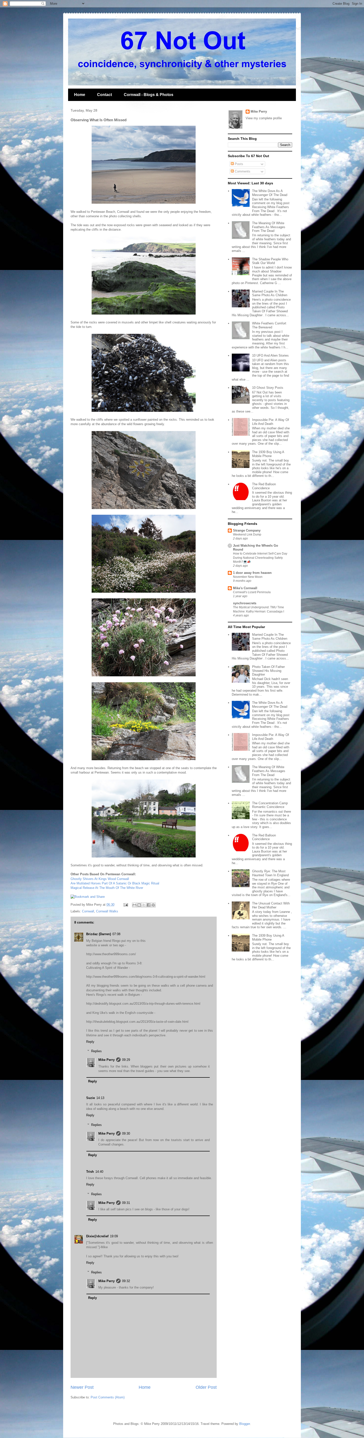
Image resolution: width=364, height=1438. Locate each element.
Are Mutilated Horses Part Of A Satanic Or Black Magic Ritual (115, 883)
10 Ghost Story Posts (267, 388)
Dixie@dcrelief (97, 1236)
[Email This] (134, 904)
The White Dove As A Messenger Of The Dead (269, 193)
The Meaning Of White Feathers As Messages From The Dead (268, 227)
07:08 (116, 934)
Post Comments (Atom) (108, 1397)
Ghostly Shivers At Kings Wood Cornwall (100, 879)
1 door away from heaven (252, 573)
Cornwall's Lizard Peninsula (252, 592)
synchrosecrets (244, 603)
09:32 (126, 1281)
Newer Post (82, 1387)
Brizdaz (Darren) (98, 934)
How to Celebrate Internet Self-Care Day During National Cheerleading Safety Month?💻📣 (260, 557)
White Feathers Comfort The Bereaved (269, 325)
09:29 (126, 1060)
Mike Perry (106, 1060)
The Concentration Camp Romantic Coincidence (270, 805)
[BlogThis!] (139, 904)
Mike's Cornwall (245, 588)
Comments (242, 171)
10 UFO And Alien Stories (270, 355)
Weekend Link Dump (247, 534)
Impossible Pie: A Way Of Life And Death (270, 422)
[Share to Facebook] (148, 904)
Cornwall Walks (107, 911)
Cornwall (88, 911)
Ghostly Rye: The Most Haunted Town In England (270, 873)
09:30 (126, 1133)
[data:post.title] (88, 897)
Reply (90, 1042)
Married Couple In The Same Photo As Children (269, 293)
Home (79, 95)
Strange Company (246, 530)
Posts (238, 164)
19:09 (114, 1236)
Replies (96, 1051)
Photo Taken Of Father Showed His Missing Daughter (268, 670)
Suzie (90, 1098)
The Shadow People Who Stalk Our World (270, 261)
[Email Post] (125, 904)
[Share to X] (143, 904)
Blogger (244, 1424)
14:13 (100, 1098)
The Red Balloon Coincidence (264, 486)
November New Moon (247, 577)
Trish (90, 1171)
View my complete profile (264, 118)
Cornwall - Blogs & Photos (148, 95)
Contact (104, 95)
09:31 (126, 1203)
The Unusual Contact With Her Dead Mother (271, 905)
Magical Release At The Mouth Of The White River (107, 888)
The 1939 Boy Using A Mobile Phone (268, 454)
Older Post (206, 1387)
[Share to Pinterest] (153, 904)
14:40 (99, 1171)
